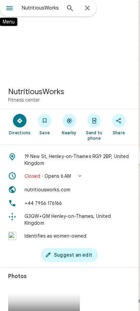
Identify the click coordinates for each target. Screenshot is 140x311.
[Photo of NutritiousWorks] (69, 41)
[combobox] (41, 8)
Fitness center (24, 100)
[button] (69, 176)
